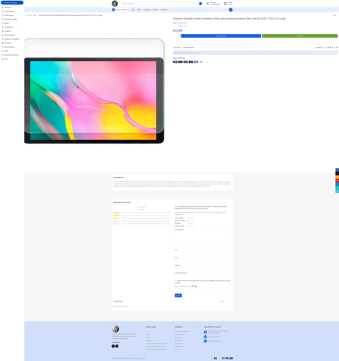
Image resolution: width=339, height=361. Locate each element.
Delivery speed (179, 226)
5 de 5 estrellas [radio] (193, 218)
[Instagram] (116, 346)
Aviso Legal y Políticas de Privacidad (156, 343)
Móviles (177, 349)
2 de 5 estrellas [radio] (189, 218)
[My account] (214, 9)
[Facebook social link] (324, 47)
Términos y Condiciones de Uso (155, 346)
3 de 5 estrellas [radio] (190, 218)
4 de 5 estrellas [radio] (191, 218)
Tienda (148, 337)
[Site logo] (115, 3)
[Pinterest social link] (330, 47)
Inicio (147, 331)
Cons (176, 258)
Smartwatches (179, 346)
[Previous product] (333, 15)
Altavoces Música (180, 340)
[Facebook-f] (113, 346)
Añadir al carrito (221, 36)
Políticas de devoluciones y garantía (156, 349)
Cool (185, 26)
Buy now (299, 36)
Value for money (180, 220)
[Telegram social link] (337, 47)
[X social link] (326, 47)
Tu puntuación (180, 218)
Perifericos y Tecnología (182, 331)
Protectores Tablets (32, 15)
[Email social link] (328, 47)
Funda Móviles (179, 343)
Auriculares (178, 337)
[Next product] (337, 15)
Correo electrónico (181, 273)
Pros (176, 250)
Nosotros (148, 334)
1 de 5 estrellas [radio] (187, 218)
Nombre (178, 265)
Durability (178, 223)
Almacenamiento (180, 334)
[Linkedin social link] (333, 47)
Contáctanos (149, 340)
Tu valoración (179, 229)
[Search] (200, 3)
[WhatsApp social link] (335, 47)
